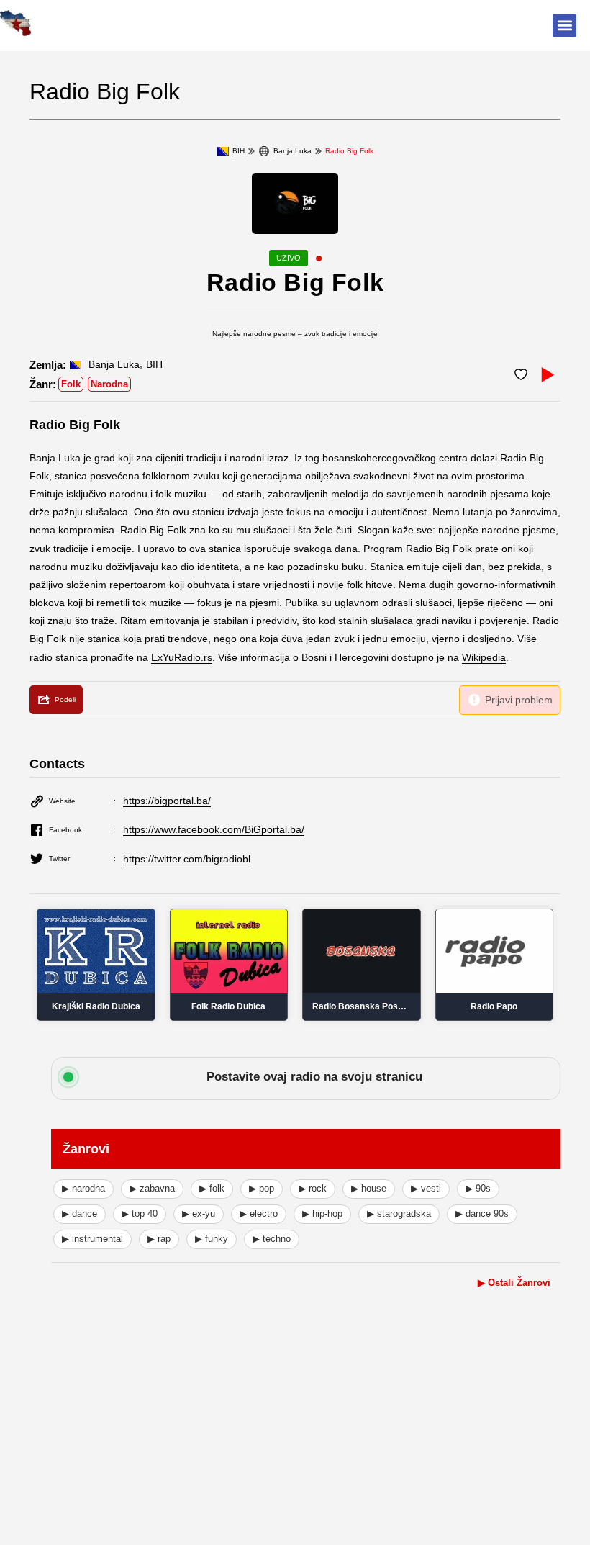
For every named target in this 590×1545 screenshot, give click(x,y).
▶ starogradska (399, 1213)
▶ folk (211, 1188)
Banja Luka (292, 151)
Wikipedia (484, 657)
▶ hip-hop (322, 1213)
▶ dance (79, 1213)
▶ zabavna (152, 1188)
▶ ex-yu (198, 1213)
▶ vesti (426, 1188)
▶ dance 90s (482, 1213)
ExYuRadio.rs (181, 657)
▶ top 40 (140, 1213)
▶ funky (211, 1238)
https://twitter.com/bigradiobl (186, 859)
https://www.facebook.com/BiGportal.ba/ (213, 829)
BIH (238, 151)
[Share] (56, 699)
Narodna (109, 384)
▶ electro (259, 1213)
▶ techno (272, 1238)
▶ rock (313, 1188)
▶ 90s (478, 1188)
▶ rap (159, 1238)
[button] (564, 25)
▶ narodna (83, 1188)
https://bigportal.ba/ (167, 800)
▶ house (368, 1188)
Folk (71, 384)
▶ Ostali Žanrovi (514, 1282)
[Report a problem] (509, 700)
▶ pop (261, 1188)
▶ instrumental (92, 1238)
